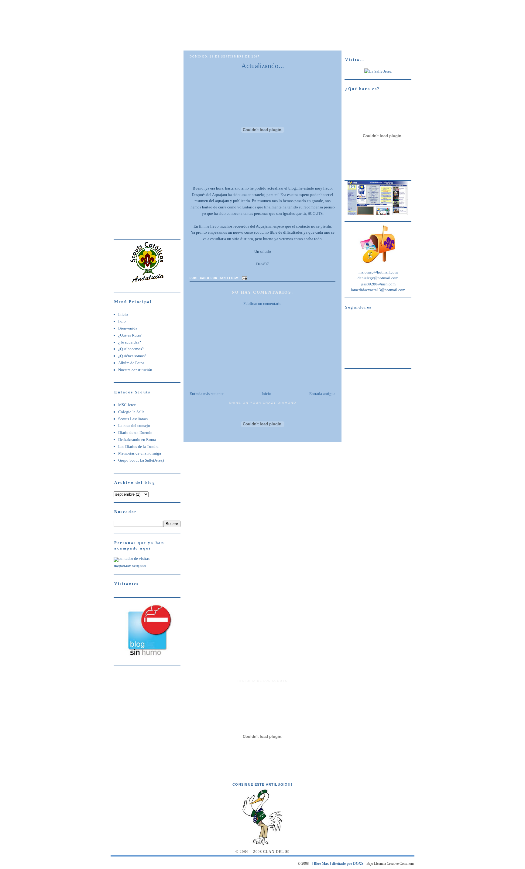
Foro (122, 321)
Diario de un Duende (135, 432)
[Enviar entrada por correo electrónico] (244, 278)
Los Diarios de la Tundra (138, 446)
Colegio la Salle (131, 412)
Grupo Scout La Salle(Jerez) (141, 460)
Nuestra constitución (135, 370)
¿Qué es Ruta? (130, 335)
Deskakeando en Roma (137, 439)
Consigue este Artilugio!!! (262, 784)
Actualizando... (262, 66)
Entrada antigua (322, 393)
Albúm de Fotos (131, 363)
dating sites (139, 565)
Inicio (123, 314)
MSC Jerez (127, 405)
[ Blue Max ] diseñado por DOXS (337, 864)
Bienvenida (127, 328)
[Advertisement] (147, 142)
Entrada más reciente (207, 393)
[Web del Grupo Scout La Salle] (378, 71)
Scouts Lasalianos (133, 419)
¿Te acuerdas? (129, 342)
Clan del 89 (263, 13)
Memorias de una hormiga (139, 453)
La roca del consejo (134, 425)
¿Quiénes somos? (132, 356)
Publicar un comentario (262, 303)
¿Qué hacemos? (131, 349)
